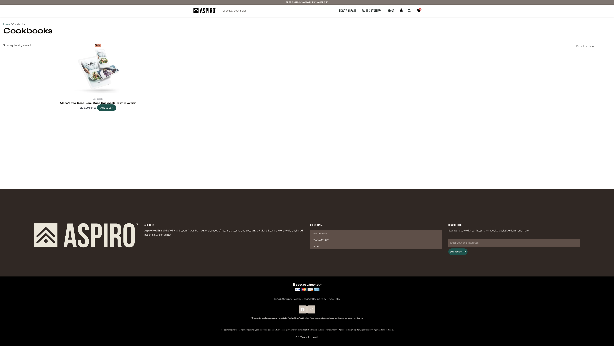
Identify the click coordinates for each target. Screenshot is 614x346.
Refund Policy (319, 299)
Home (6, 24)
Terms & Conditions (283, 299)
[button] (409, 11)
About (391, 11)
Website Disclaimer (303, 299)
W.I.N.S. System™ (371, 11)
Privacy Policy (334, 299)
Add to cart (106, 107)
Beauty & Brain (347, 11)
